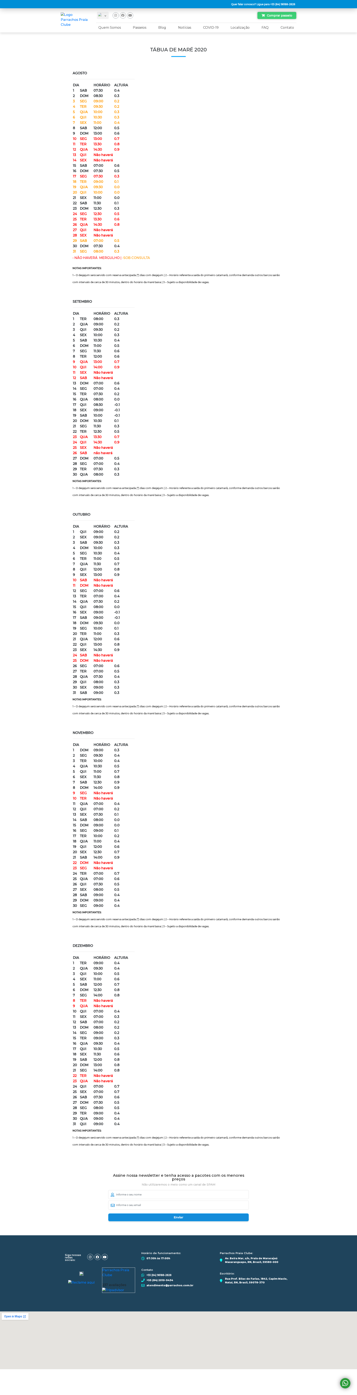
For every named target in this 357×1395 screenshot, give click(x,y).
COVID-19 (211, 28)
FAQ (265, 28)
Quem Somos (109, 28)
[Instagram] (116, 15)
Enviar (178, 1217)
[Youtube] (130, 15)
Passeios (139, 28)
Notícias (184, 28)
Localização (240, 28)
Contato (287, 28)
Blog (162, 28)
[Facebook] (123, 15)
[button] (263, 4)
